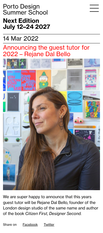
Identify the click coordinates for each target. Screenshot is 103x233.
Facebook (30, 225)
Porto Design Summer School (25, 9)
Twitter (49, 225)
